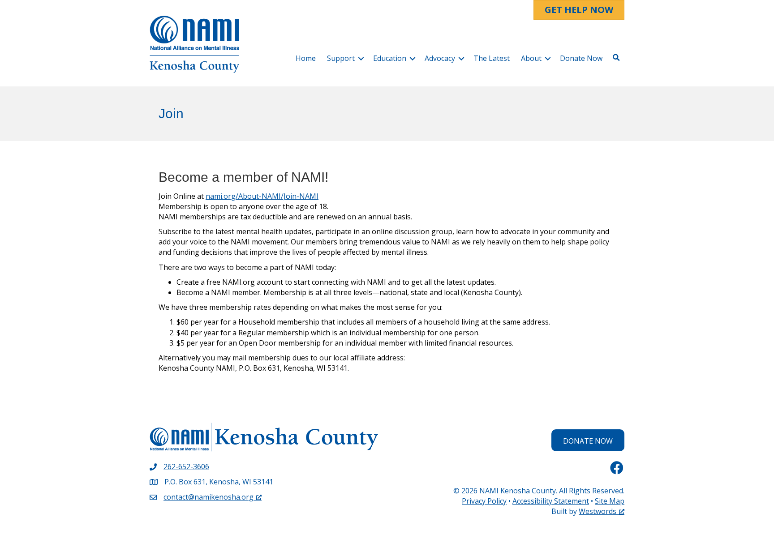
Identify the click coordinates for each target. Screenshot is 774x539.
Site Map (609, 501)
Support (341, 58)
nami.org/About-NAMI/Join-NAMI (262, 196)
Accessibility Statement (550, 501)
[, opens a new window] (616, 467)
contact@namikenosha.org (208, 497)
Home (306, 58)
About (531, 58)
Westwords (597, 511)
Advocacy (440, 58)
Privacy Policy (484, 501)
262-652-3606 (186, 466)
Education (389, 58)
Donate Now (581, 58)
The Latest (491, 58)
